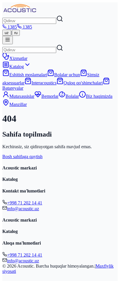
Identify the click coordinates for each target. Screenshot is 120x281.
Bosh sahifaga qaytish (22, 156)
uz (7, 33)
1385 (12, 26)
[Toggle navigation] (7, 40)
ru (15, 33)
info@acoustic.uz (23, 208)
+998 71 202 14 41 (24, 202)
